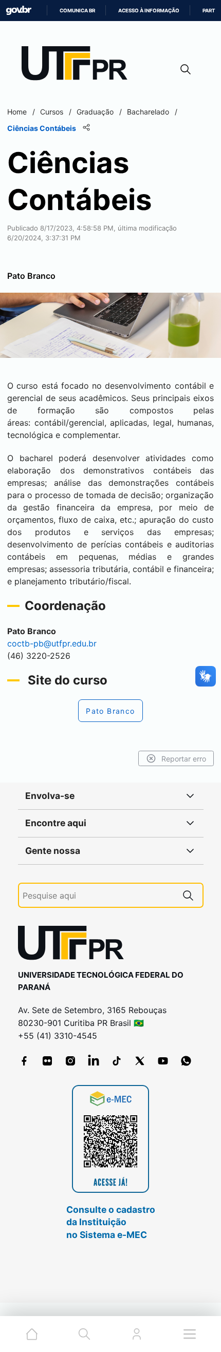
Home (17, 111)
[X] (140, 1061)
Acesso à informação (148, 10)
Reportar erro (183, 758)
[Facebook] (24, 1061)
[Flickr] (47, 1061)
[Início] (78, 65)
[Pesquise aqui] (188, 895)
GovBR (18, 10)
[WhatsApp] (186, 1061)
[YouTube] (163, 1061)
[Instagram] (70, 1061)
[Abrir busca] (185, 69)
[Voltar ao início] (74, 945)
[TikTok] (116, 1061)
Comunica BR (77, 10)
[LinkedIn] (93, 1061)
